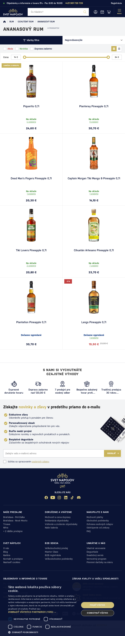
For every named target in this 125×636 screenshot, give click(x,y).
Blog (5, 552)
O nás (6, 548)
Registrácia (116, 3)
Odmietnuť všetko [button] (97, 612)
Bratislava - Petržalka (14, 517)
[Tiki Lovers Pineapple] (31, 225)
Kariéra (6, 555)
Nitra (5, 527)
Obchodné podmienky (98, 520)
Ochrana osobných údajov (100, 524)
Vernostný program (96, 559)
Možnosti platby (95, 517)
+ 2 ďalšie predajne (13, 531)
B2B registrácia (53, 555)
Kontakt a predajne (13, 559)
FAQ (88, 531)
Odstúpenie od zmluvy (98, 527)
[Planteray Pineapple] (94, 81)
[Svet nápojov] (4, 21)
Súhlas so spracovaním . (28, 461)
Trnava (6, 524)
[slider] (24, 57)
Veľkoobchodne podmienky (59, 559)
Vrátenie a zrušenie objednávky (61, 524)
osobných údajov (40, 461)
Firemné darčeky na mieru (100, 562)
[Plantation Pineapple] (31, 297)
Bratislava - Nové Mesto (15, 520)
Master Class (51, 552)
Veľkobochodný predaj (56, 548)
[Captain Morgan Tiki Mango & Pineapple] (94, 153)
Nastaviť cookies (11, 562)
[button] (43, 612)
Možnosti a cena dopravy (57, 517)
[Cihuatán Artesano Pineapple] (94, 225)
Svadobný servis (95, 555)
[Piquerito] (31, 81)
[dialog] (62, 609)
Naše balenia (51, 527)
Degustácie (92, 552)
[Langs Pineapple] (94, 297)
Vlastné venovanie (96, 548)
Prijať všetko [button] (97, 605)
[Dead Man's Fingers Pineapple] (31, 153)
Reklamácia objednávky (57, 520)
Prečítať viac (35, 608)
